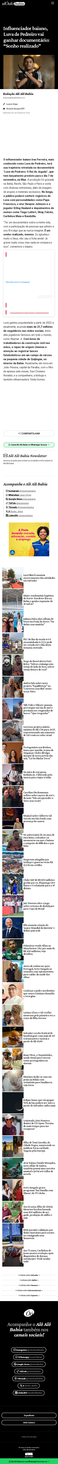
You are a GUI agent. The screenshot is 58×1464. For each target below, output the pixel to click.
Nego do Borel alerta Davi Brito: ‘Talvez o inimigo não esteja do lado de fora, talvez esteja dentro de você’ (38, 665)
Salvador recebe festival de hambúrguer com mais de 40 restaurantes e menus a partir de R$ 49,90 (39, 1037)
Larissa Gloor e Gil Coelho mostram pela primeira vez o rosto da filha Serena (39, 1015)
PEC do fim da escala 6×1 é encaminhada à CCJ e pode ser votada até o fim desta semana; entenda (37, 643)
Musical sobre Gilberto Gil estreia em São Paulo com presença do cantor (37, 818)
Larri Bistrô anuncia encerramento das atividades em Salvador (39, 577)
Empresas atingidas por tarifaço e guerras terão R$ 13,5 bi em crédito (38, 862)
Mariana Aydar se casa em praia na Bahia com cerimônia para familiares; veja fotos (37, 1080)
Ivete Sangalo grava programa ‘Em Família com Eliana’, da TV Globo (38, 1190)
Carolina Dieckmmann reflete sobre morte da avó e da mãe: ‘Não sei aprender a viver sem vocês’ (38, 796)
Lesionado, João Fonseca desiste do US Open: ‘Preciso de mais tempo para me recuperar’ (38, 1124)
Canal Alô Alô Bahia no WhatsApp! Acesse (29, 445)
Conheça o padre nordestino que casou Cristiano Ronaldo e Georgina (39, 993)
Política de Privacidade (28, 1437)
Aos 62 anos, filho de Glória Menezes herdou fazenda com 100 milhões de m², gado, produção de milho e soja (38, 1212)
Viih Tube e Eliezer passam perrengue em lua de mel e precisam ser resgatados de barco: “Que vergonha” (38, 709)
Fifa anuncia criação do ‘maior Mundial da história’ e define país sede (39, 928)
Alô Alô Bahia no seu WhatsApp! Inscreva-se (29, 1461)
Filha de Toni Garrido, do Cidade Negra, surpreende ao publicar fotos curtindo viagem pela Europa (39, 1146)
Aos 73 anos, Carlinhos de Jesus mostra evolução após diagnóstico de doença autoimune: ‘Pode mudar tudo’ (38, 1256)
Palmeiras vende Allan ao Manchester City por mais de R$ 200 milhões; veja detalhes (39, 949)
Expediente (29, 1415)
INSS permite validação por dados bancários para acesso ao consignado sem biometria (38, 1234)
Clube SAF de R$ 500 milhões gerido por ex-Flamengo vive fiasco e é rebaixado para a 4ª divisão (39, 884)
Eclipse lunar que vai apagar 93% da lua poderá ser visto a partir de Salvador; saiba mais (39, 1102)
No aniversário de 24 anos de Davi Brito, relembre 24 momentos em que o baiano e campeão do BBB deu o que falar (38, 840)
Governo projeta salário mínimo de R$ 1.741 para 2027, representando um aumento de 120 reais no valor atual (39, 731)
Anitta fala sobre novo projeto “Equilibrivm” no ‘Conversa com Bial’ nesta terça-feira (37, 687)
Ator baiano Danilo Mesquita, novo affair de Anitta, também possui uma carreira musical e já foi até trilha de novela (39, 1168)
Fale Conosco (29, 1422)
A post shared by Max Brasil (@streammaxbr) (29, 312)
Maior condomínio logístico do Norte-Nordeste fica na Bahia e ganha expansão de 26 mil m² (38, 599)
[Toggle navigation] (53, 3)
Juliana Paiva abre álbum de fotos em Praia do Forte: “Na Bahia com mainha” (38, 621)
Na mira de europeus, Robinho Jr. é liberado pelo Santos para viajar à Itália (37, 774)
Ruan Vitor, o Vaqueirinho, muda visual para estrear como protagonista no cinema (37, 1059)
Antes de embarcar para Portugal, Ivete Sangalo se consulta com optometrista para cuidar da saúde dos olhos (38, 971)
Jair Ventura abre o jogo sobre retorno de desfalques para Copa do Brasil (38, 906)
